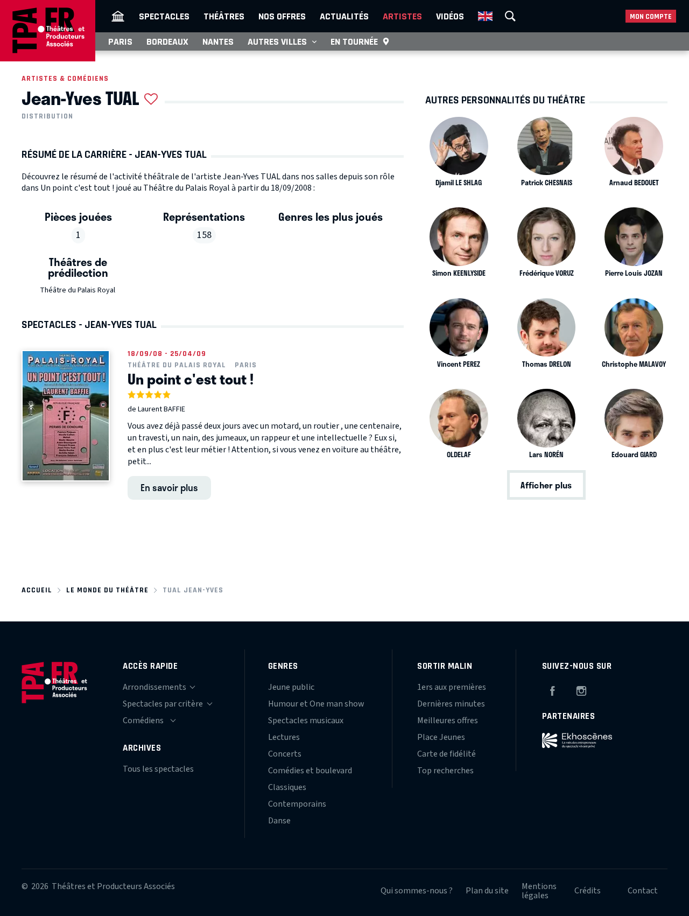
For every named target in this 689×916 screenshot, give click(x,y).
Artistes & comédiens (65, 78)
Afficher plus (546, 485)
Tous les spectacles (158, 769)
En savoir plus (169, 487)
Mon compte (651, 16)
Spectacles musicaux (305, 720)
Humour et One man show (316, 704)
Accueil (37, 590)
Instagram (581, 689)
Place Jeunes (441, 737)
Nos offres (282, 16)
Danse (279, 821)
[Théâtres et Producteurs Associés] (118, 16)
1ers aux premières (451, 687)
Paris (120, 41)
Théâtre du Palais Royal (77, 290)
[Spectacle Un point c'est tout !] (66, 415)
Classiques (287, 787)
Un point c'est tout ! (191, 379)
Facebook (552, 689)
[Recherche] (510, 16)
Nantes (218, 41)
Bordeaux (167, 41)
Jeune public (291, 687)
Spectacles (164, 16)
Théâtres (223, 16)
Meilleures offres (447, 720)
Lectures (284, 737)
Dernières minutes (451, 704)
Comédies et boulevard (310, 771)
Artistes (402, 16)
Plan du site (487, 891)
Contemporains (297, 804)
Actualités (344, 16)
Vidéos (450, 16)
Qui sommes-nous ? (417, 891)
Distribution (47, 116)
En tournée (354, 41)
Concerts (284, 754)
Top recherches (445, 771)
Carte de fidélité (446, 754)
